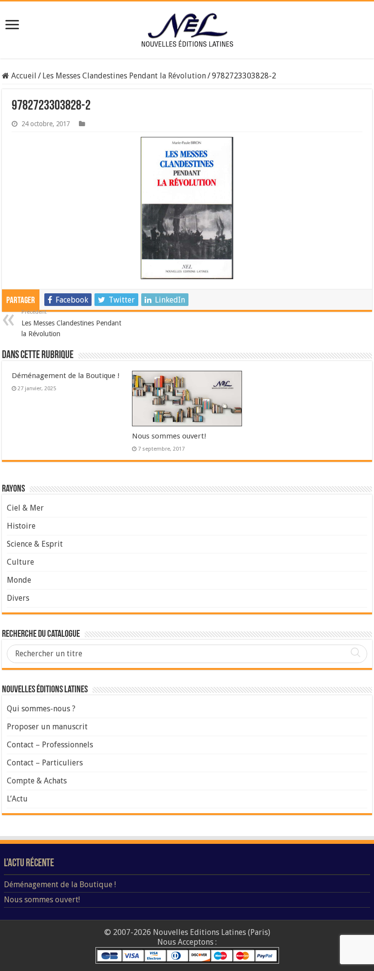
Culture (20, 562)
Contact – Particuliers (45, 762)
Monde (19, 580)
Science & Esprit (35, 544)
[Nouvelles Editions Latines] (187, 30)
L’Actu (17, 798)
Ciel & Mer (25, 508)
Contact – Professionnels (50, 744)
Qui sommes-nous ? (41, 708)
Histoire (21, 526)
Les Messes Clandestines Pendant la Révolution (124, 75)
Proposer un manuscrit (47, 726)
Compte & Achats (37, 780)
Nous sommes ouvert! (169, 436)
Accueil (23, 75)
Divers (18, 598)
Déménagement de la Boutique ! (66, 375)
